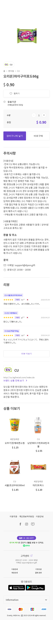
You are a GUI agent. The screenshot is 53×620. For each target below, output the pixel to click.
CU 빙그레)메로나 (11, 313)
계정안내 (14, 572)
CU (18, 71)
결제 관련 (38, 572)
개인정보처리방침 (26, 516)
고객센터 (25, 555)
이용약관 (13, 516)
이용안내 (39, 516)
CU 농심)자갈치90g (12, 331)
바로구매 (38, 136)
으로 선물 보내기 (26, 538)
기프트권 (38, 569)
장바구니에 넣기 (15, 136)
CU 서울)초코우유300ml (13, 295)
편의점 (11, 71)
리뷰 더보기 (26, 353)
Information (12, 599)
